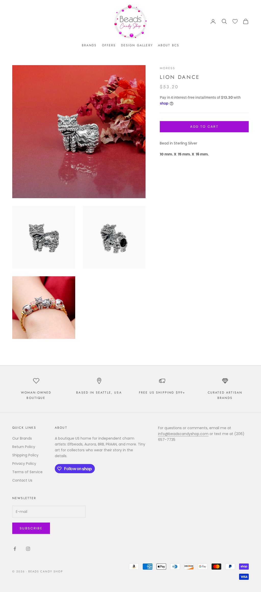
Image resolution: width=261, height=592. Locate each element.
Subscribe (31, 528)
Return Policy (23, 446)
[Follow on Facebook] (14, 548)
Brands (89, 45)
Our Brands (22, 438)
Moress (167, 68)
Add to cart (204, 126)
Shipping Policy (25, 455)
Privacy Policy (24, 463)
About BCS (168, 45)
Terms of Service (27, 471)
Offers (109, 45)
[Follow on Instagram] (28, 548)
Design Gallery (137, 45)
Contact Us (22, 480)
